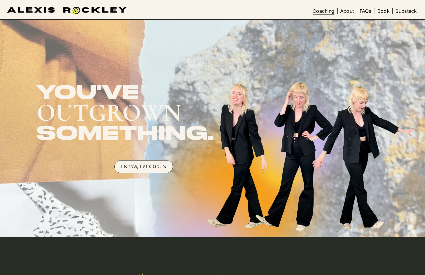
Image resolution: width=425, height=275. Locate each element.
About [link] (347, 11)
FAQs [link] (366, 11)
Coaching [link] (323, 11)
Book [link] (383, 11)
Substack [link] (406, 11)
